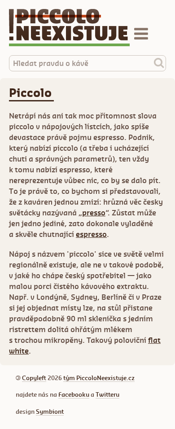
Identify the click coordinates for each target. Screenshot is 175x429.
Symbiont (50, 411)
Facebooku (73, 394)
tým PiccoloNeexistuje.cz (99, 377)
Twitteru (107, 394)
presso (93, 212)
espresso (91, 234)
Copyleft (34, 377)
